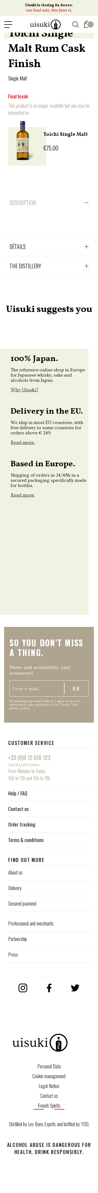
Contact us (18, 808)
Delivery (15, 887)
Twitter (75, 988)
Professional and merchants (31, 923)
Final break (18, 96)
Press (13, 954)
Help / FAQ (17, 793)
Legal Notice (49, 1085)
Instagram (23, 988)
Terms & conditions (26, 839)
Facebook (49, 988)
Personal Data (49, 1066)
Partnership (17, 938)
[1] (87, 23)
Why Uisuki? (24, 390)
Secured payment (22, 903)
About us (15, 872)
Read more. (23, 442)
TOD (84, 1124)
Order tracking (21, 824)
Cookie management (49, 1076)
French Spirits (49, 1105)
